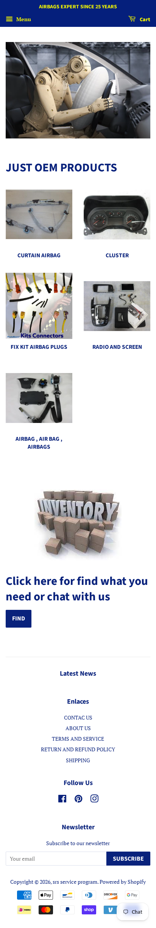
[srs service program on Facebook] (62, 800)
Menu (23, 19)
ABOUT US (78, 728)
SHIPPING (78, 760)
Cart (144, 19)
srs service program (75, 881)
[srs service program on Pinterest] (78, 800)
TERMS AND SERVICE (78, 738)
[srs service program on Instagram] (94, 800)
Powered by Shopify (123, 881)
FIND (18, 618)
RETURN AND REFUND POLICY (78, 749)
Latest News (78, 673)
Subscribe (128, 859)
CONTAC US (78, 717)
